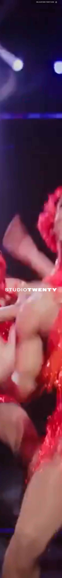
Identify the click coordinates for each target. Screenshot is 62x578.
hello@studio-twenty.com (45, 2)
